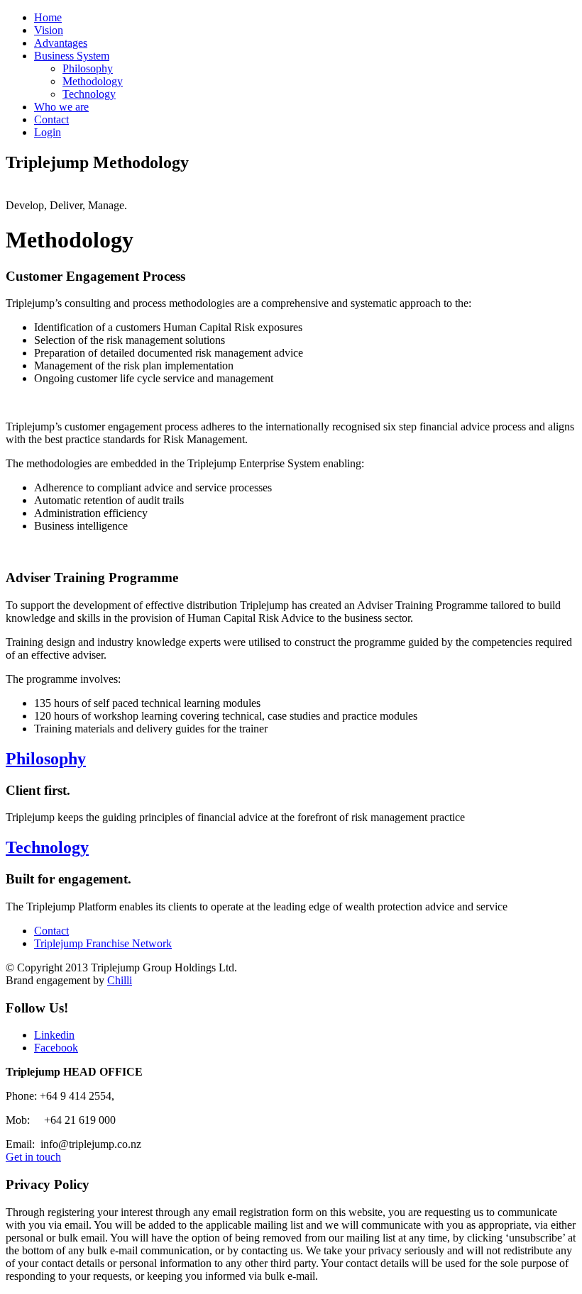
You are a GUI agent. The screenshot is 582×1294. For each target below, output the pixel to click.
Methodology (92, 81)
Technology (89, 94)
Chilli (119, 980)
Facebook (56, 1048)
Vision (48, 30)
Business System (71, 56)
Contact (51, 119)
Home (48, 17)
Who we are (61, 107)
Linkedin (54, 1035)
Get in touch (33, 1157)
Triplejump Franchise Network (103, 943)
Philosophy (87, 68)
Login (47, 132)
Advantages (60, 43)
